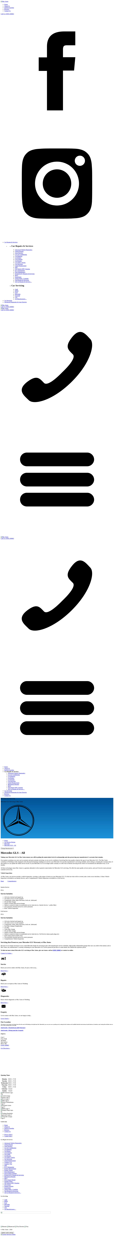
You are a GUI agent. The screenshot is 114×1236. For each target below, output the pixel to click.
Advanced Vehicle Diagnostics (23, 250)
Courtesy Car (8, 1162)
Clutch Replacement (20, 266)
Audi (16, 289)
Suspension (18, 277)
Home (6, 4)
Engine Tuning (8, 1170)
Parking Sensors (8, 1186)
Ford (16, 292)
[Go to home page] (4, 1)
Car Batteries (18, 256)
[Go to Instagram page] (57, 239)
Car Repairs (18, 261)
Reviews (6, 9)
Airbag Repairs (19, 251)
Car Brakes (18, 258)
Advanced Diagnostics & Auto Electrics (15, 302)
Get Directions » (5, 1048)
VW (16, 297)
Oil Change (7, 1184)
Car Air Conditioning (21, 254)
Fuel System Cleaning (10, 1173)
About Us (7, 6)
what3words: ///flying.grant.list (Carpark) (12, 1030)
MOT (16, 275)
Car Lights (7, 1154)
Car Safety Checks (20, 262)
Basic (2, 881)
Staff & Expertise (9, 7)
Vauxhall (17, 295)
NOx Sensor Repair (9, 1180)
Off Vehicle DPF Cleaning (22, 269)
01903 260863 (7, 14)
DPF (16, 267)
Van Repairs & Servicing (22, 280)
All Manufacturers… (21, 299)
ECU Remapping (20, 270)
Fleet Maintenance (20, 272)
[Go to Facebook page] (57, 126)
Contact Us (7, 11)
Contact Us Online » (6, 953)
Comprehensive (12, 881)
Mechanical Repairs (13, 784)
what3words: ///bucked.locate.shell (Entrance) (13, 1027)
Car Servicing (19, 264)
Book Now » (4, 970)
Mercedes (17, 294)
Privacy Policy (8, 1134)
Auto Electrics (19, 253)
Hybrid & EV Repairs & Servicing (24, 274)
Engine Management (10, 1168)
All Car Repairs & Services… (23, 282)
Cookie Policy (8, 1136)
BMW (17, 291)
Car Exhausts (18, 259)
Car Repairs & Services (10, 242)
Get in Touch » (5, 1018)
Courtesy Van (8, 1164)
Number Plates (8, 1181)
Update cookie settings (7, 1232)
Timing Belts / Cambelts (21, 278)
